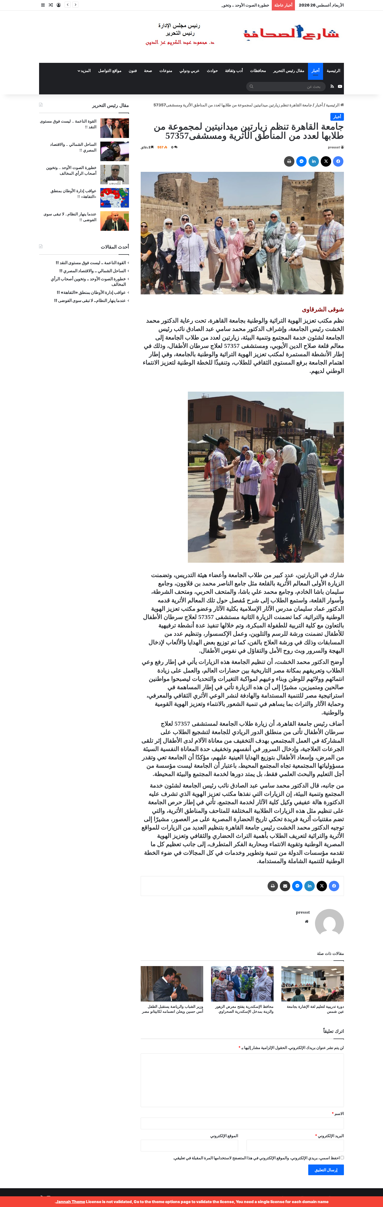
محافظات (258, 71)
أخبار (315, 71)
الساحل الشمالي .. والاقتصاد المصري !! (92, 270)
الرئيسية (333, 71)
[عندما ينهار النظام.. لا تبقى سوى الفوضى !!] (114, 221)
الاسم (338, 1113)
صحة (148, 71)
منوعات (165, 71)
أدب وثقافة (234, 71)
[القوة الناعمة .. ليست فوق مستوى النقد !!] (114, 128)
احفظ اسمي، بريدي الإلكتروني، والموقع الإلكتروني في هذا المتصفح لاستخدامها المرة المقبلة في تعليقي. (256, 1157)
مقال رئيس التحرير (288, 71)
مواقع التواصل (109, 71)
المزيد (86, 71)
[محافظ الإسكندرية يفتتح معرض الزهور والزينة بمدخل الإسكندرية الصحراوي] (242, 983)
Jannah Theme (70, 1201)
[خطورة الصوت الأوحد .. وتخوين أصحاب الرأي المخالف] (114, 174)
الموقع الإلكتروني (224, 1135)
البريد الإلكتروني (329, 1135)
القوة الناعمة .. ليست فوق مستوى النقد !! (91, 262)
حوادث (212, 71)
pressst (334, 147)
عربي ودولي (190, 71)
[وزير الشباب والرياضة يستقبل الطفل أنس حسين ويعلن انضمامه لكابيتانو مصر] (172, 983)
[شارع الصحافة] (226, 36)
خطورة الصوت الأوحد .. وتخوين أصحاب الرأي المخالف (225, 5)
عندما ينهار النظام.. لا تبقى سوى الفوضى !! (90, 300)
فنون (133, 71)
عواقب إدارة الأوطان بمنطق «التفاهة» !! (91, 292)
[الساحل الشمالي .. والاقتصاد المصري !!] (114, 151)
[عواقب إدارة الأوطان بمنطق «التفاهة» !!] (114, 198)
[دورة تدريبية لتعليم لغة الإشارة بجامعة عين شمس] (312, 983)
